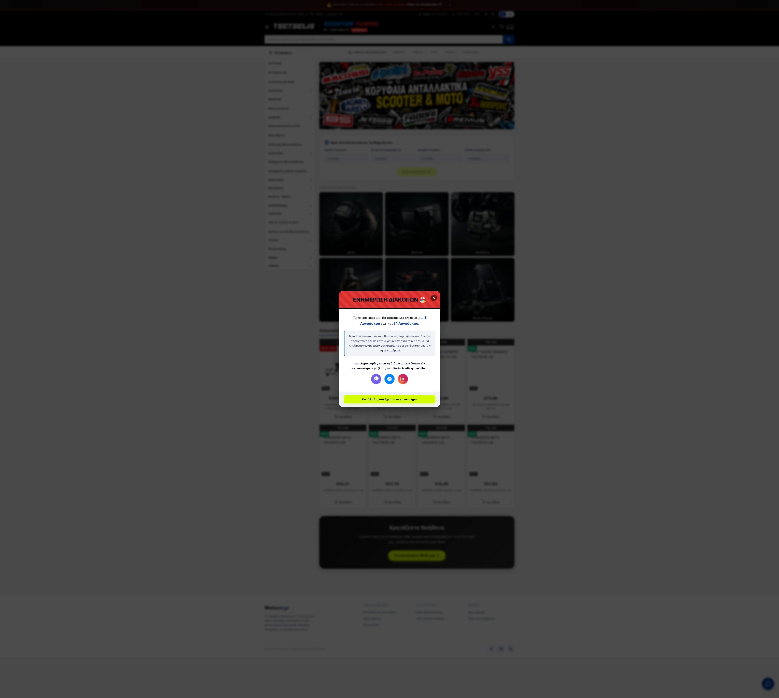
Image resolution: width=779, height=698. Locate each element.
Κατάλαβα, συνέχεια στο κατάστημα (389, 399)
